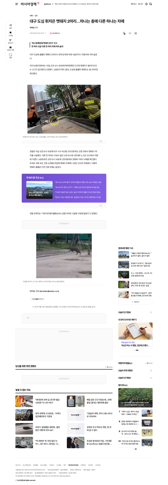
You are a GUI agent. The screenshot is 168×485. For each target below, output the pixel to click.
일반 (36, 16)
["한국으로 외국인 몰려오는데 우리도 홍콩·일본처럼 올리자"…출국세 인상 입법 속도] (147, 446)
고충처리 (90, 465)
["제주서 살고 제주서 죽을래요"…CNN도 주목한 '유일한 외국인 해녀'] (147, 416)
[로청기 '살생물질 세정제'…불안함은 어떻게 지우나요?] (24, 434)
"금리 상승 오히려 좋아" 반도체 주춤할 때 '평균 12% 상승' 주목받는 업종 (78, 182)
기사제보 (58, 465)
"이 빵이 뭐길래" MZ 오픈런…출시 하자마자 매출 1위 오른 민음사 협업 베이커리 (78, 192)
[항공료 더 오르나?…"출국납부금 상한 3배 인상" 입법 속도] (123, 268)
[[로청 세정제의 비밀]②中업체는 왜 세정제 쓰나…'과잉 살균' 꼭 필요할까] (147, 426)
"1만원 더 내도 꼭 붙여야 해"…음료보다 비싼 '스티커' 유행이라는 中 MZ (78, 197)
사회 (31, 16)
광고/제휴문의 (27, 465)
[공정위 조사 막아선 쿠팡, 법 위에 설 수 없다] (75, 434)
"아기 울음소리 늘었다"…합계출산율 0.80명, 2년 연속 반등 (141, 294)
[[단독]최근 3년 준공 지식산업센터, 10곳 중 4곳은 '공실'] (123, 288)
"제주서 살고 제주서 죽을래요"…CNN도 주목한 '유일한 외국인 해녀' (130, 414)
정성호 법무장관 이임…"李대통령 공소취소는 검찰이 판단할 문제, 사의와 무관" (99, 443)
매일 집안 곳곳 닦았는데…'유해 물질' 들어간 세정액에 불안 (99, 401)
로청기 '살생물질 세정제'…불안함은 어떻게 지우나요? (47, 429)
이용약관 (83, 465)
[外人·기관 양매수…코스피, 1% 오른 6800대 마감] (123, 278)
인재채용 (35, 465)
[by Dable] (109, 367)
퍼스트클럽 (43, 465)
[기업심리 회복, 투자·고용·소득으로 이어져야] (75, 420)
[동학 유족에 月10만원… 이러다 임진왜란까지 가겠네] (24, 420)
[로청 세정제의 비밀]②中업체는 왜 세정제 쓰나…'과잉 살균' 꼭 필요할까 (130, 424)
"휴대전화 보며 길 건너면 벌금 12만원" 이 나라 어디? (47, 401)
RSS (65, 465)
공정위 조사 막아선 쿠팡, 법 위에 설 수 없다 (99, 429)
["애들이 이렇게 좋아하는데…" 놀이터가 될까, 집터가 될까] (123, 258)
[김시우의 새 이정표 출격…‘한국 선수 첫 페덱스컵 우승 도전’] (147, 436)
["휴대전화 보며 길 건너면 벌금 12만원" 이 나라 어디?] (24, 406)
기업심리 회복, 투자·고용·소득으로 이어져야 (99, 415)
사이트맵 (97, 465)
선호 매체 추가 (56, 33)
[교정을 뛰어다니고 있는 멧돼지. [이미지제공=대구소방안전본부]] (64, 256)
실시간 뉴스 (47, 4)
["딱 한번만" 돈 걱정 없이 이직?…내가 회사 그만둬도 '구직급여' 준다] (24, 448)
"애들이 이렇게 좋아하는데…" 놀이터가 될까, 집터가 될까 (141, 254)
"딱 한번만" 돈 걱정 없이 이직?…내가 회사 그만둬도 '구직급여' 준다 (47, 443)
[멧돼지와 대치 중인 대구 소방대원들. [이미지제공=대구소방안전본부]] (64, 109)
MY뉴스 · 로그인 (137, 4)
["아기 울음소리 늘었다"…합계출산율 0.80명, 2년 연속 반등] (123, 298)
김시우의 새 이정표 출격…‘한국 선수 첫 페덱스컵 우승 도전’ (130, 434)
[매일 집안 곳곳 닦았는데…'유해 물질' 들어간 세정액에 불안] (75, 406)
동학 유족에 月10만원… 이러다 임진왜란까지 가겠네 (48, 415)
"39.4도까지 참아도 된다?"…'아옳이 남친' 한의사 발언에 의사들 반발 (77, 187)
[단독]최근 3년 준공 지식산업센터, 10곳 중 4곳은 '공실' (141, 284)
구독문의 (51, 465)
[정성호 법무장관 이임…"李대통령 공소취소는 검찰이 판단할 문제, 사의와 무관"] (75, 448)
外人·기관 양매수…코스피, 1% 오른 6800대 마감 (141, 274)
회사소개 (17, 465)
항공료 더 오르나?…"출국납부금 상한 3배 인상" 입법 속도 (141, 264)
